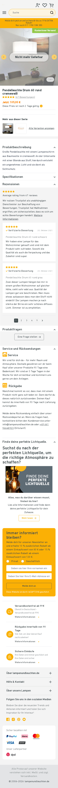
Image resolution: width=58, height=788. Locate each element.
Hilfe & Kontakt (15, 682)
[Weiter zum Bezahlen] (42, 321)
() (25, 97)
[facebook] (7, 719)
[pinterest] (18, 719)
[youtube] (24, 719)
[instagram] (13, 719)
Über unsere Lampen (18, 690)
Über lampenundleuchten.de (22, 673)
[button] (29, 23)
